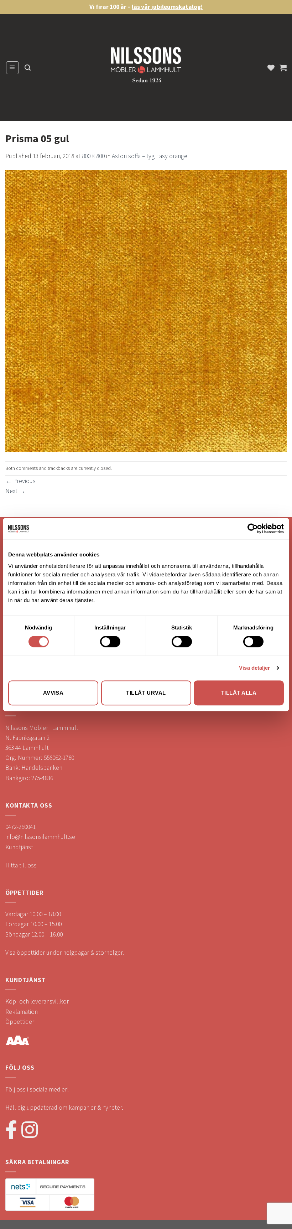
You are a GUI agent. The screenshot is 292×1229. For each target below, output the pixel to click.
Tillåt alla (238, 693)
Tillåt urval (146, 693)
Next (15, 491)
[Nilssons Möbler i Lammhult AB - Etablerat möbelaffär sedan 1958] (146, 67)
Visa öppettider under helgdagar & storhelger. (64, 952)
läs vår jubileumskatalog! (167, 7)
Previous (20, 481)
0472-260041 (20, 827)
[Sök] (28, 68)
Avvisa (53, 693)
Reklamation (21, 1012)
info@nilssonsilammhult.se (40, 837)
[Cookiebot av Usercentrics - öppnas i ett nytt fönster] (252, 528)
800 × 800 (93, 156)
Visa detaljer (254, 668)
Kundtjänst (19, 847)
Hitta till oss (21, 865)
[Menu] (12, 67)
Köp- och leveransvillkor (37, 1001)
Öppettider (19, 1022)
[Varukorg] (283, 68)
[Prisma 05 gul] (146, 311)
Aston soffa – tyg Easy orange (149, 156)
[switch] (110, 641)
